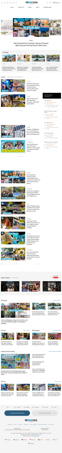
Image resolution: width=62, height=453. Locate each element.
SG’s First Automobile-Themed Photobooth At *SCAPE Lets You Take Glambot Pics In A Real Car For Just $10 (54, 344)
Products (20, 63)
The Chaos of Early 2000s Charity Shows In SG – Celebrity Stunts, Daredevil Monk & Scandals (33, 224)
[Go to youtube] (13, 3)
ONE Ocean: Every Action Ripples (51, 142)
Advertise (10, 424)
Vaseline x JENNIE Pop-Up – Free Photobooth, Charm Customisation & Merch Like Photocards (33, 132)
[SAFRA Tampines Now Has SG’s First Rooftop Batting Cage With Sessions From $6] (38, 306)
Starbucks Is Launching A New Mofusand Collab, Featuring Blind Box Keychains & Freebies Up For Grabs (23, 70)
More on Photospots (57, 330)
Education (29, 188)
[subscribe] (54, 413)
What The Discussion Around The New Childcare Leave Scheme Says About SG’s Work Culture (33, 148)
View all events (47, 96)
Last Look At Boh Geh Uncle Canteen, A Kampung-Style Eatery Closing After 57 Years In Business (33, 255)
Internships (26, 424)
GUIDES (37, 7)
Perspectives (30, 142)
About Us (15, 424)
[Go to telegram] (8, 3)
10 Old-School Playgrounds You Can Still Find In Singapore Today (38, 363)
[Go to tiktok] (16, 3)
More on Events (58, 381)
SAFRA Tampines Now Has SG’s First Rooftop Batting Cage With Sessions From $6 (38, 313)
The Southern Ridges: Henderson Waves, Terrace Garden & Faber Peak (38, 69)
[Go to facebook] (5, 3)
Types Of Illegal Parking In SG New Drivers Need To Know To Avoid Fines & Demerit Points (33, 208)
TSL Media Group (36, 435)
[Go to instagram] (10, 3)
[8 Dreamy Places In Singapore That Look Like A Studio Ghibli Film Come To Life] (38, 336)
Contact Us (20, 424)
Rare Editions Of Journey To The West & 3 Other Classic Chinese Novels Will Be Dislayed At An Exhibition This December (33, 240)
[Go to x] (2, 3)
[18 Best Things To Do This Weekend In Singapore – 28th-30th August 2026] (13, 100)
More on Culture (26, 330)
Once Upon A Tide (47, 100)
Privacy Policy (51, 424)
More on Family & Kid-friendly (55, 351)
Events (28, 81)
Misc (28, 203)
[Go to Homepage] (32, 2)
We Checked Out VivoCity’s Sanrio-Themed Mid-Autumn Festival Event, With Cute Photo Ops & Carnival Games (33, 179)
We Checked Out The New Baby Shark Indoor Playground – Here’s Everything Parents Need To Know (14, 372)
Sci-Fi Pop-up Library (48, 122)
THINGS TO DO (21, 7)
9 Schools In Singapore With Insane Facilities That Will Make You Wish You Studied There (33, 193)
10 (16, 264)
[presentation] (54, 276)
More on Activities (57, 300)
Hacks (48, 63)
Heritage (29, 218)
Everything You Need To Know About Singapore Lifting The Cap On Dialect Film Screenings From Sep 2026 (7, 344)
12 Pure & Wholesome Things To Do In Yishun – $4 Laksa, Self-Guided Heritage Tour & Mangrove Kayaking (14, 321)
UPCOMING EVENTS (47, 7)
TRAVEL (12, 7)
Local (4, 63)
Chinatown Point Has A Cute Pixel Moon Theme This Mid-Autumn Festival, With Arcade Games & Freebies (33, 87)
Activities (34, 63)
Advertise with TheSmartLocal (17, 413)
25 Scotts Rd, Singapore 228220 (51, 137)
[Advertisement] (20, 117)
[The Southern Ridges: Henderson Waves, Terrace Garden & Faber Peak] (38, 58)
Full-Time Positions (33, 424)
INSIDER (30, 7)
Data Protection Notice (42, 424)
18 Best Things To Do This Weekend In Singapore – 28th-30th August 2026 (33, 101)
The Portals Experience (49, 133)
